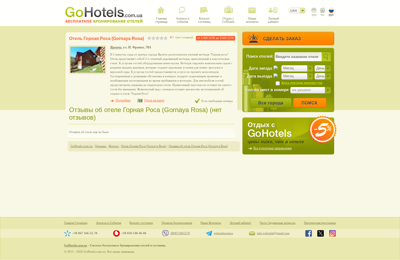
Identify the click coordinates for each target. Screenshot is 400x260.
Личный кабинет (240, 222)
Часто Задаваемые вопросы (277, 222)
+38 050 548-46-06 (133, 233)
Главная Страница (75, 222)
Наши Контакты (211, 222)
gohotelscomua (223, 233)
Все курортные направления (272, 148)
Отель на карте (154, 100)
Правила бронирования (177, 222)
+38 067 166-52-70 (84, 233)
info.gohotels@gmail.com (273, 233)
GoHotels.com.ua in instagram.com (332, 233)
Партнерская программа (320, 222)
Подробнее (123, 100)
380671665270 (180, 233)
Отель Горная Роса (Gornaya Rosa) (106, 38)
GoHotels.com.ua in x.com (320, 233)
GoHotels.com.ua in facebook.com (308, 233)
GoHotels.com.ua (75, 245)
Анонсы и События (108, 222)
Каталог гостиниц (141, 222)
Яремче (115, 47)
